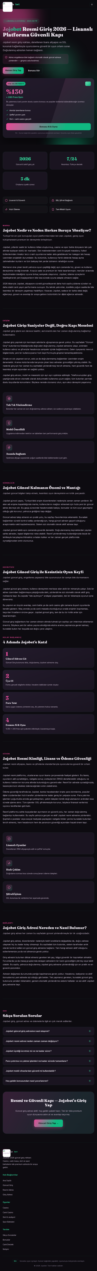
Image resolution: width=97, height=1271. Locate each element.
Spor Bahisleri (8, 1222)
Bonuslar (6, 1240)
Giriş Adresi (8, 1194)
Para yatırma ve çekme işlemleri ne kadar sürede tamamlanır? (37, 1061)
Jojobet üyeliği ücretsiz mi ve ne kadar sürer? (29, 1051)
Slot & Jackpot (9, 1217)
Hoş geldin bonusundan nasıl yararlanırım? (27, 1081)
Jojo (14, 4)
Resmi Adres (8, 1190)
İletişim (6, 1249)
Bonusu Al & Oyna (48, 126)
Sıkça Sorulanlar (9, 1235)
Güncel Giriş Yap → (48, 1123)
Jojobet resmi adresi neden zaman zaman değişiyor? (32, 1041)
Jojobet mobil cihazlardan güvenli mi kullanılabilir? (31, 1071)
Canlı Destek (8, 1244)
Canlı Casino (8, 1212)
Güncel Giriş (8, 1185)
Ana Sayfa (7, 1180)
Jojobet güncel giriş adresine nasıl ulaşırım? (28, 1031)
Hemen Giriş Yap (13, 70)
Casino (6, 1208)
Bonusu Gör (34, 70)
